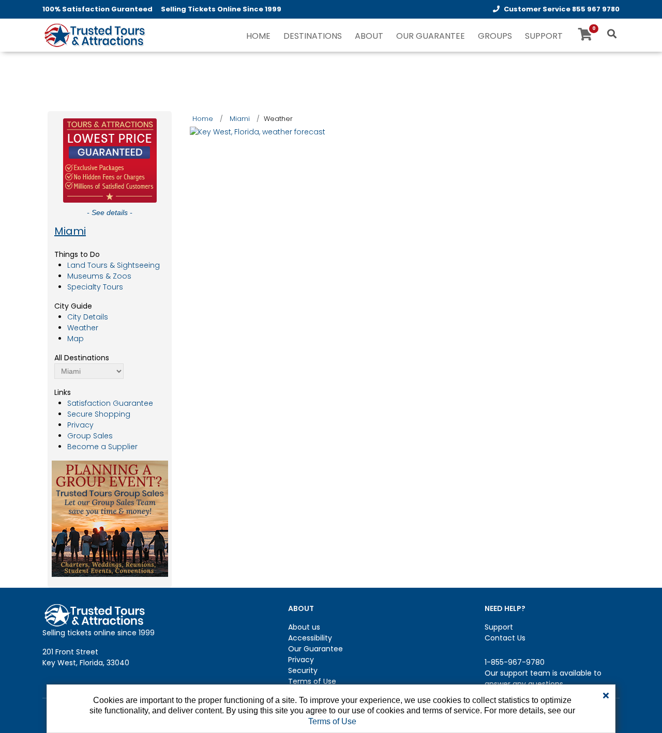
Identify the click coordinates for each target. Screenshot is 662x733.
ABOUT (369, 36)
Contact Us (505, 638)
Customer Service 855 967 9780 (562, 9)
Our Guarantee (315, 649)
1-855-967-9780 (515, 662)
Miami (70, 231)
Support (499, 627)
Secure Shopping (98, 414)
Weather (82, 328)
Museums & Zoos (99, 276)
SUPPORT (544, 36)
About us (304, 627)
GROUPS (495, 36)
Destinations (312, 36)
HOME (258, 36)
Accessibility (310, 638)
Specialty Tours (95, 287)
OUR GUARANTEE (430, 36)
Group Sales (90, 436)
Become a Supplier (102, 446)
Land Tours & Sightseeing (113, 265)
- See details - (109, 212)
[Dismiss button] (605, 695)
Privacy (80, 425)
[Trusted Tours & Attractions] (94, 36)
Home (202, 118)
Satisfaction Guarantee (110, 403)
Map (75, 338)
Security (303, 670)
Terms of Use (312, 681)
